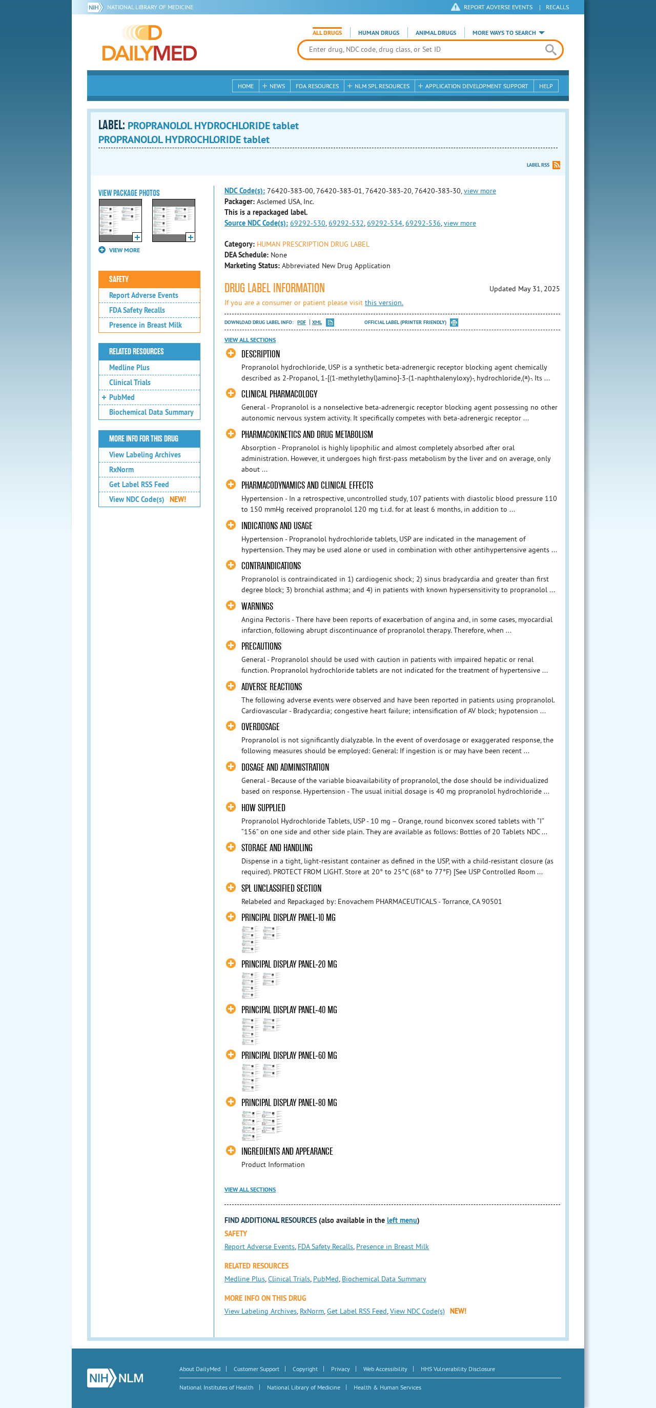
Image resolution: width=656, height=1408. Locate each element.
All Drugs (327, 33)
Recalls (557, 7)
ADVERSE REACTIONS (271, 687)
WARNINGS (257, 606)
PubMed (122, 397)
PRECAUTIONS (261, 646)
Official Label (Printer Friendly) (405, 322)
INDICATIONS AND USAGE (277, 526)
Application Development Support (476, 86)
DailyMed (149, 43)
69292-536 (423, 223)
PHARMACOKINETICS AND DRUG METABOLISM (307, 434)
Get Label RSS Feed (139, 484)
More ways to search (504, 33)
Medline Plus (129, 367)
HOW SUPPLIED (263, 808)
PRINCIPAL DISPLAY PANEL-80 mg (289, 1103)
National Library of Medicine (150, 7)
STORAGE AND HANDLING (277, 848)
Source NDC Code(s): (256, 223)
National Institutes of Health (216, 1387)
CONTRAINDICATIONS (271, 566)
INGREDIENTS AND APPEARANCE (287, 1151)
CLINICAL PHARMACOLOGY (279, 394)
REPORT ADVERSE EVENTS (498, 7)
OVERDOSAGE (260, 727)
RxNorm (121, 469)
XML (317, 322)
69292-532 (346, 223)
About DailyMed (199, 1369)
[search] (550, 49)
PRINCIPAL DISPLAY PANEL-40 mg (289, 1010)
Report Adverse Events (143, 295)
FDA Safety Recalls (137, 310)
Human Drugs (378, 33)
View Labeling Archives (145, 454)
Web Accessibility (385, 1369)
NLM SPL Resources (382, 86)
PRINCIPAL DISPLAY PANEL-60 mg (289, 1055)
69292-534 (384, 223)
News (277, 86)
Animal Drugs (436, 33)
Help (546, 86)
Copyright (305, 1369)
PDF (301, 322)
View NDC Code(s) (147, 499)
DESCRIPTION (260, 354)
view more (480, 190)
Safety (119, 279)
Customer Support (256, 1369)
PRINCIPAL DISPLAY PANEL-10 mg (288, 917)
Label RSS (538, 165)
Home (246, 86)
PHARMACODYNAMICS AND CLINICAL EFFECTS (307, 485)
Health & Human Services (387, 1387)
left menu (402, 1220)
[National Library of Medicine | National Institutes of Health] (115, 1378)
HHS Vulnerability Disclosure (458, 1369)
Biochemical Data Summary (151, 412)
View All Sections (250, 340)
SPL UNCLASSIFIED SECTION (281, 888)
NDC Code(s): (244, 190)
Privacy (340, 1369)
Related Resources (136, 352)
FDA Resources (317, 86)
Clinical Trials (130, 382)
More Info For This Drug (143, 439)
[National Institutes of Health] (97, 7)
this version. (384, 302)
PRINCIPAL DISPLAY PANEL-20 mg (289, 964)
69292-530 (307, 223)
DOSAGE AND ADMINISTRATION (285, 767)
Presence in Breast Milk (145, 325)
